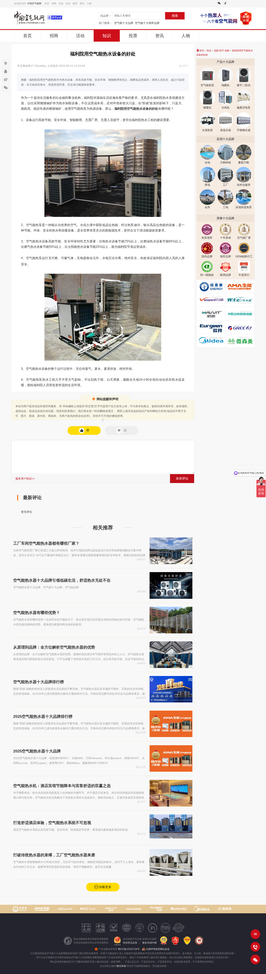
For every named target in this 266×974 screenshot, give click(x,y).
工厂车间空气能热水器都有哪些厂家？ (46, 543)
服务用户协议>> (25, 478)
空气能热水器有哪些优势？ (36, 612)
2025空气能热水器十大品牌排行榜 (42, 716)
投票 (75, 3)
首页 (47, 3)
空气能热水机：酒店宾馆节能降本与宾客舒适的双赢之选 (62, 786)
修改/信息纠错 (149, 942)
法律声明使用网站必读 (157, 949)
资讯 (82, 3)
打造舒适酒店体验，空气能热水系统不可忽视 (52, 823)
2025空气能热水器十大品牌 (37, 751)
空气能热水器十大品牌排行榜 (38, 682)
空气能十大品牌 (123, 23)
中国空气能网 (34, 3)
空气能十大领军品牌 (147, 23)
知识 (68, 3)
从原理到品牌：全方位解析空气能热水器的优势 (54, 647)
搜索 (175, 15)
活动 (61, 3)
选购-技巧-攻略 (221, 50)
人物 (89, 3)
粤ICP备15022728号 (129, 949)
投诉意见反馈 (130, 942)
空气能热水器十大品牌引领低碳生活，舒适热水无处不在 (62, 580)
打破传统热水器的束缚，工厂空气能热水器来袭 (54, 855)
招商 (54, 3)
